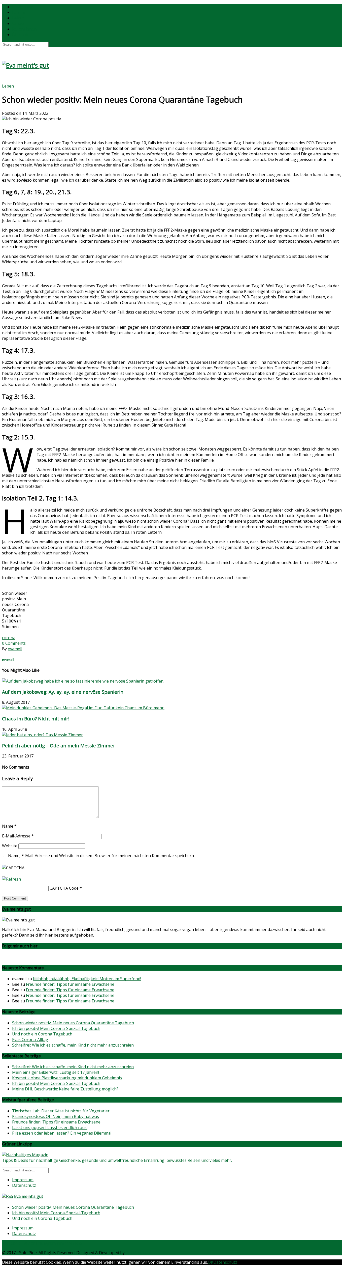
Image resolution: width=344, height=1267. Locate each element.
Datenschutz (24, 1185)
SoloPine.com (138, 1252)
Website (9, 846)
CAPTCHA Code (64, 888)
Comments (14, 643)
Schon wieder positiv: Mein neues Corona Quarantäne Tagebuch (73, 1023)
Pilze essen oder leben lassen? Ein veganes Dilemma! (61, 1133)
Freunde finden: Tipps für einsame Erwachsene (70, 984)
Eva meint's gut (28, 1196)
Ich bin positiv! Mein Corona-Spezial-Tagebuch (56, 1028)
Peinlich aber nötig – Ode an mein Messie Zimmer (58, 745)
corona (8, 637)
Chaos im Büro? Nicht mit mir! (35, 718)
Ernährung (22, 7)
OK (210, 1262)
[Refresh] (11, 879)
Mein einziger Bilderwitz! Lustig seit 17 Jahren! (55, 1072)
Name (9, 826)
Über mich (21, 34)
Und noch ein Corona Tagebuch (42, 1034)
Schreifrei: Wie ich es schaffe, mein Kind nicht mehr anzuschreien (73, 1045)
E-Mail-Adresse (18, 836)
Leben (18, 18)
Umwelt (19, 23)
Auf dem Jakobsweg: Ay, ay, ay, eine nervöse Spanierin (62, 692)
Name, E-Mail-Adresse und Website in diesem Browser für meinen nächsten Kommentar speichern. (101, 855)
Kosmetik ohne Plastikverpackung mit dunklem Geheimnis (67, 1078)
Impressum (22, 1179)
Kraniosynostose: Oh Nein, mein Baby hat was (55, 1116)
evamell (15, 649)
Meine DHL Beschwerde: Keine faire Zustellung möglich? (65, 1089)
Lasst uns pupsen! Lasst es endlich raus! (49, 1127)
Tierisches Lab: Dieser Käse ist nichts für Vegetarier (61, 1111)
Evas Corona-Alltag (30, 1039)
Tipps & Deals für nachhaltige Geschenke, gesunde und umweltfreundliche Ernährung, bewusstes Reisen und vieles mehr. (117, 1160)
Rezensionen (24, 29)
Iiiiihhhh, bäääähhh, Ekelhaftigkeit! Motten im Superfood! (87, 978)
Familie (18, 12)
